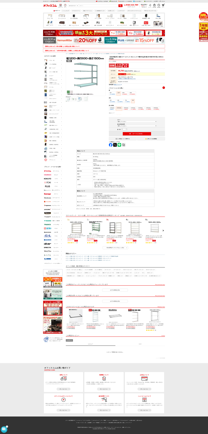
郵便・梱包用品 (52, 140)
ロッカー (51, 75)
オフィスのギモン (87, 420)
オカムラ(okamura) (71, 272)
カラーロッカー (108, 269)
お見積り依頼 (132, 420)
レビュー (109, 420)
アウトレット (52, 159)
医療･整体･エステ (53, 125)
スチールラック (106, 260)
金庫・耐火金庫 (98, 25)
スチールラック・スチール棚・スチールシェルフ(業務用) (89, 256)
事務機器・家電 (146, 18)
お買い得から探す (146, 25)
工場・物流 (158, 18)
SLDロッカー (150, 272)
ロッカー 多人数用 (88, 269)
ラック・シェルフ (110, 18)
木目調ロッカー (80, 275)
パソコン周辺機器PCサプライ (53, 156)
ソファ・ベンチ (62, 25)
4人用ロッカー (111, 10)
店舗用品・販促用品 (53, 144)
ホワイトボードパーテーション (134, 10)
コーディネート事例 (158, 26)
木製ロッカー (120, 275)
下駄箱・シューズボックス (53, 79)
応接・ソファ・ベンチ (54, 110)
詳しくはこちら (63, 389)
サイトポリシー (104, 422)
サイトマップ (129, 422)
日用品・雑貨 (52, 148)
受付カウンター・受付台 (53, 106)
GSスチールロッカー (127, 269)
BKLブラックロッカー (139, 269)
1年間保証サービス (203, 32)
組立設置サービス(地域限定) (126, 1)
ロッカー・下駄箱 (122, 18)
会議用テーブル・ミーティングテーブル (54, 83)
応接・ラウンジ (86, 25)
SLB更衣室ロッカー (71, 275)
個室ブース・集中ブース (52, 91)
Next (163, 231)
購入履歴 (154, 7)
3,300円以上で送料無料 (103, 1)
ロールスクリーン (76, 10)
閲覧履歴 (158, 7)
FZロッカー (79, 272)
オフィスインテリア (122, 25)
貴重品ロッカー (128, 275)
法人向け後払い (138, 1)
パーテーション (134, 18)
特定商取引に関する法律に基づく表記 (116, 422)
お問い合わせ (162, 1)
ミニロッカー (137, 272)
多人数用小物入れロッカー (155, 275)
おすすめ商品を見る (115, 290)
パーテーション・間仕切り (53, 95)
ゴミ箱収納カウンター (100, 10)
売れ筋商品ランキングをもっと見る (115, 247)
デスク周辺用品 (74, 18)
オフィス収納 (98, 18)
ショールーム (79, 420)
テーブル (86, 18)
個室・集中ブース (134, 25)
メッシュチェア (65, 10)
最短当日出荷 (114, 1)
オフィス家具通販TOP (70, 420)
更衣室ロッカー (88, 272)
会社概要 (156, 1)
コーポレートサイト (80, 422)
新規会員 (203, 16)
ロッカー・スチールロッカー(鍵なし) (74, 269)
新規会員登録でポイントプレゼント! (144, 6)
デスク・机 (50, 18)
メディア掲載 (103, 420)
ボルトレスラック (107, 258)
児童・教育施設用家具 (54, 133)
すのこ (143, 272)
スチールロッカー (117, 269)
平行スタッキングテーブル (150, 10)
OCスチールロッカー (150, 269)
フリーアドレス (62, 18)
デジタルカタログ (124, 420)
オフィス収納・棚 (70, 256)
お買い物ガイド (116, 420)
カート (163, 7)
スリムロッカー (97, 272)
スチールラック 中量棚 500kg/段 (110, 256)
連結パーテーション (87, 10)
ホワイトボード (110, 25)
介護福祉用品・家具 (53, 129)
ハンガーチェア (121, 10)
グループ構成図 (96, 422)
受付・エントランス (74, 25)
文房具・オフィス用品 (54, 136)
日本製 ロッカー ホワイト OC (140, 275)
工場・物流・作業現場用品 (52, 121)
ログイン (150, 7)
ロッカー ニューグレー (91, 275)
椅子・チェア (50, 25)
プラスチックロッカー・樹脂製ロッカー (106, 275)
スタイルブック (95, 420)
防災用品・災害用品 (53, 152)
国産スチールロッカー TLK (108, 272)
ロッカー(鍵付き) (98, 269)
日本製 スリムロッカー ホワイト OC (124, 272)
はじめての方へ (149, 1)
